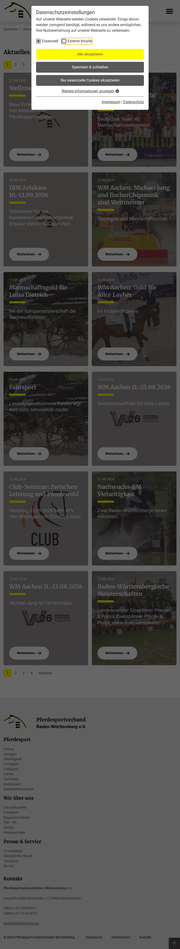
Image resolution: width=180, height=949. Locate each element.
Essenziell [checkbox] (50, 41)
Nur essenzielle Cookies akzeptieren (90, 80)
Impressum (111, 102)
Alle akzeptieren (90, 54)
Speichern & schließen (90, 67)
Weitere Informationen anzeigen (88, 91)
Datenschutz (133, 102)
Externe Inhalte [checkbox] (80, 41)
